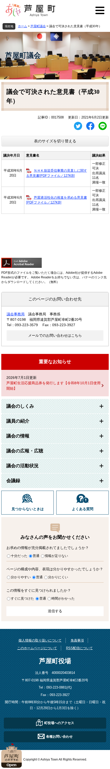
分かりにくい (58, 577)
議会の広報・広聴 (24, 450)
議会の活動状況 (22, 465)
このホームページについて (37, 648)
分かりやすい (21, 577)
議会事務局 (16, 314)
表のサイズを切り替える (55, 141)
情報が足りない (56, 556)
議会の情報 (17, 435)
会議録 (13, 480)
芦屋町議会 (38, 26)
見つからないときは (28, 509)
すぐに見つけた (22, 598)
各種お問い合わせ (59, 736)
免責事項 (77, 640)
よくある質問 (82, 509)
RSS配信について (79, 648)
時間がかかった (63, 598)
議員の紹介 (17, 421)
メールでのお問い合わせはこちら (55, 335)
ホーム (22, 26)
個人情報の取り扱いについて (40, 640)
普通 (36, 556)
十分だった (19, 556)
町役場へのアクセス (59, 723)
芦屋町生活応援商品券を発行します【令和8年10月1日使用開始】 (53, 385)
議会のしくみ (20, 406)
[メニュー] (99, 10)
